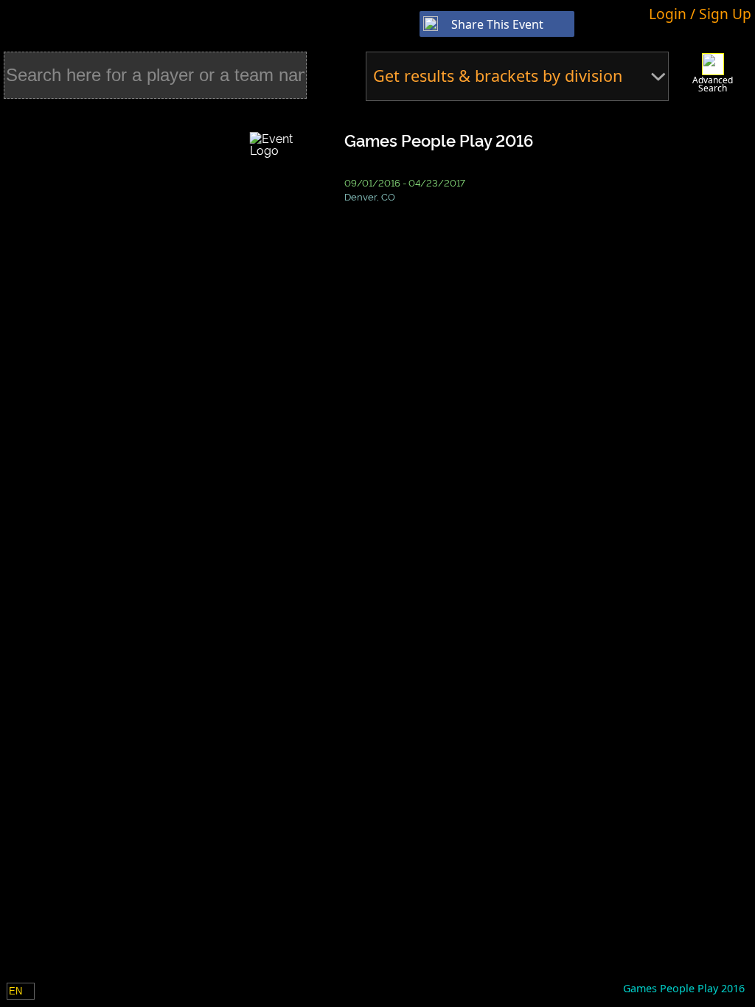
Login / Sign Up (700, 14)
